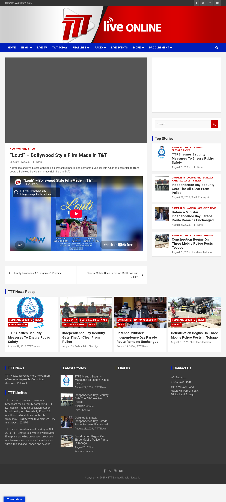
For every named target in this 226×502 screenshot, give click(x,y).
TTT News (37, 161)
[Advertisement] (186, 85)
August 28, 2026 (181, 197)
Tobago (208, 235)
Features (79, 47)
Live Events (119, 47)
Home (12, 47)
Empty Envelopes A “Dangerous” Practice (38, 273)
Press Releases (181, 150)
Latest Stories (74, 368)
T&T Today (59, 47)
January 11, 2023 (19, 161)
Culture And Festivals (200, 178)
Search (214, 124)
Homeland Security (183, 147)
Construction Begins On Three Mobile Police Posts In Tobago (194, 243)
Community (178, 178)
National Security (183, 181)
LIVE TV (42, 47)
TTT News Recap (21, 292)
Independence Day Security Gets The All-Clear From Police (193, 189)
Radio (99, 47)
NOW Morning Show (22, 148)
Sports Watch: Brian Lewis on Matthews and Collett (112, 275)
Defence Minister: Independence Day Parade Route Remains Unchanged (193, 216)
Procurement (159, 47)
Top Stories (164, 138)
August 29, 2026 (181, 167)
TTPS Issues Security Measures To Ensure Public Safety (193, 158)
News (25, 47)
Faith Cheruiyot (200, 197)
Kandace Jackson (202, 252)
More (137, 47)
